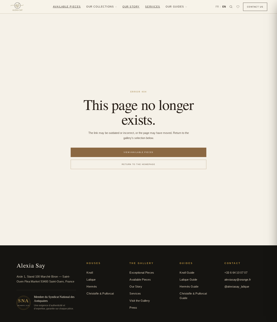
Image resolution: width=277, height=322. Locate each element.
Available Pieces (140, 279)
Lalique (91, 279)
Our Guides (175, 6)
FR (217, 6)
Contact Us (255, 7)
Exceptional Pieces (141, 272)
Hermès (91, 286)
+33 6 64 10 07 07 (235, 272)
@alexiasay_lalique (236, 286)
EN (224, 6)
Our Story (135, 286)
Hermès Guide (189, 286)
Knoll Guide (187, 272)
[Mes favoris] (238, 6)
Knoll (89, 272)
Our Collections (100, 6)
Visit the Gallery (139, 300)
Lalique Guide (188, 279)
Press (133, 307)
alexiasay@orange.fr (237, 279)
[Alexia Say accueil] (17, 6)
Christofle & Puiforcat (100, 293)
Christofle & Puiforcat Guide (193, 295)
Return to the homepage (138, 164)
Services (135, 293)
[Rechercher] (231, 6)
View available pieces (138, 152)
